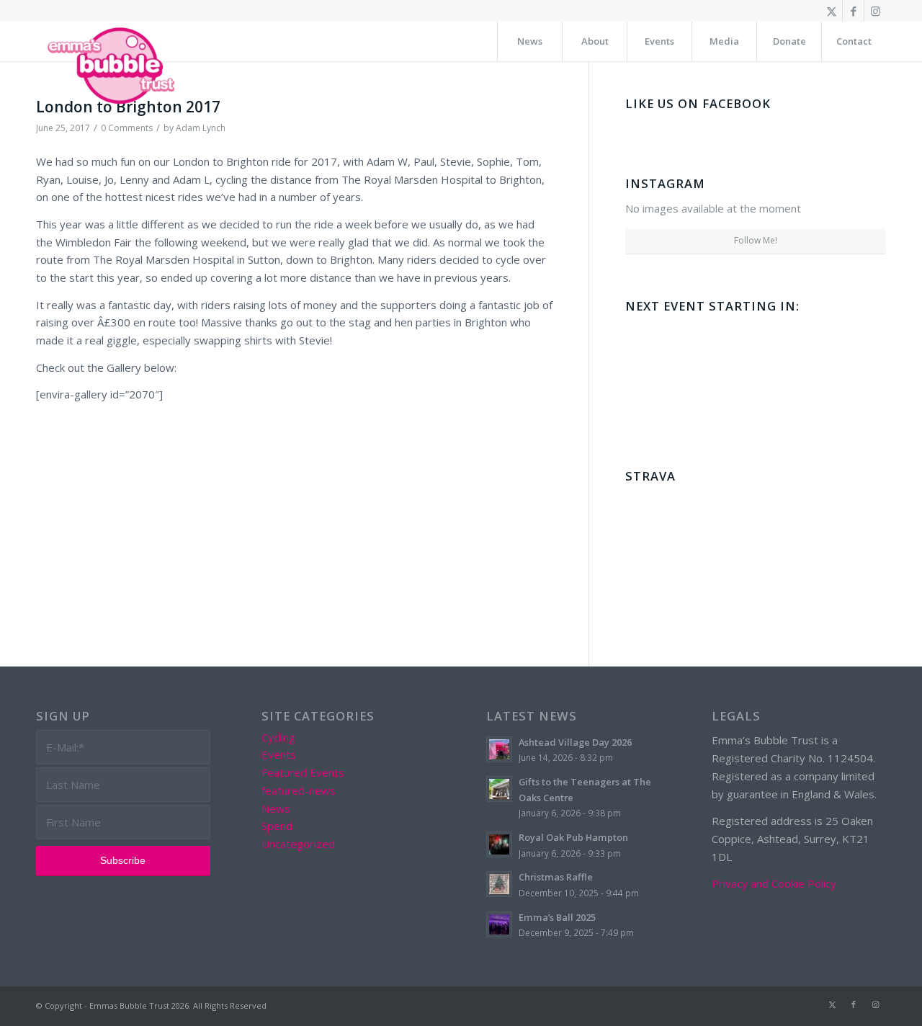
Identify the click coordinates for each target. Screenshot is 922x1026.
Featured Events (302, 772)
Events (278, 754)
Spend (276, 825)
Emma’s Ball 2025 (557, 917)
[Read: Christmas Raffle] (499, 884)
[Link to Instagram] (875, 11)
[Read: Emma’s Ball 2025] (499, 924)
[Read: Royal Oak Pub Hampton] (499, 844)
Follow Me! (755, 240)
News (275, 808)
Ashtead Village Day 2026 (575, 742)
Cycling (278, 737)
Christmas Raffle (556, 876)
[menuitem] (529, 41)
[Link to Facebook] (853, 11)
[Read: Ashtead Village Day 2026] (499, 749)
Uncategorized (298, 844)
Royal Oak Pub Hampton (573, 837)
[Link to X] (831, 11)
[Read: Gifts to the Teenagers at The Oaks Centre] (499, 789)
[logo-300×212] (112, 65)
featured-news (298, 790)
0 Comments (127, 128)
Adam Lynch (200, 128)
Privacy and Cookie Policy (774, 883)
